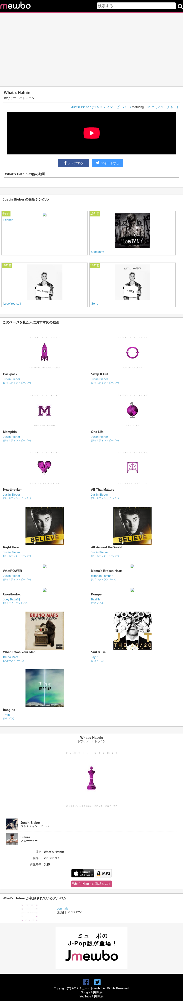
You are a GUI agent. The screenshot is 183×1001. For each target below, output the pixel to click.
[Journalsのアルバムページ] (29, 920)
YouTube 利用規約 (91, 996)
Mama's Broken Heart (106, 571)
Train (8, 716)
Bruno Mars (13, 659)
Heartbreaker (12, 489)
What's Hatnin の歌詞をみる (91, 884)
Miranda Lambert (103, 577)
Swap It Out (99, 374)
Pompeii (97, 594)
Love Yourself (12, 303)
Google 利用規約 (91, 992)
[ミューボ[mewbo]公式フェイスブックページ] (86, 982)
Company (97, 252)
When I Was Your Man (19, 652)
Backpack (10, 374)
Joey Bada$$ (15, 601)
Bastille (97, 601)
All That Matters (102, 489)
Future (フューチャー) (161, 107)
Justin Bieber (17, 381)
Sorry (94, 303)
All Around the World (106, 547)
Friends (8, 220)
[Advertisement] (91, 49)
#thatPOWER (12, 571)
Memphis (10, 432)
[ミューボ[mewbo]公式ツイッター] (97, 982)
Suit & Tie (98, 652)
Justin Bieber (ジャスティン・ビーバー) (101, 107)
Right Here (11, 547)
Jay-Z (97, 659)
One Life (97, 432)
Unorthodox (11, 594)
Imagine (9, 710)
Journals (62, 908)
